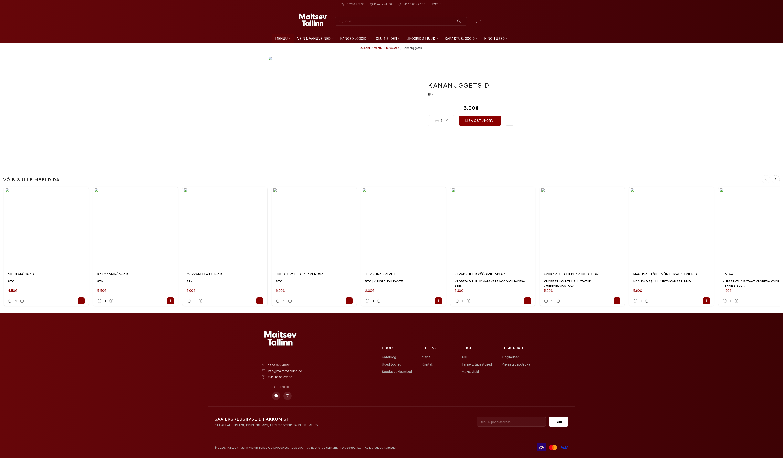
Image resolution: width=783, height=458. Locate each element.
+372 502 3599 (354, 4)
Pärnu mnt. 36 (383, 4)
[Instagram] (287, 396)
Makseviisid (470, 372)
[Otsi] (459, 21)
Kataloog (389, 357)
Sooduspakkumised (397, 372)
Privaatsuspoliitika (516, 364)
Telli (558, 422)
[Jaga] (509, 121)
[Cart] (478, 21)
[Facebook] (276, 396)
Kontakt (428, 364)
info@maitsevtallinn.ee (285, 371)
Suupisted (392, 48)
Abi (464, 357)
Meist (426, 357)
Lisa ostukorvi (480, 121)
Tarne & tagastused (477, 364)
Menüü (281, 38)
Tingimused (510, 357)
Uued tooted (391, 364)
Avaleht (365, 48)
